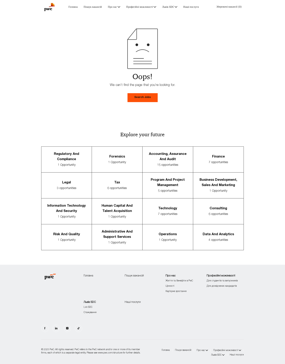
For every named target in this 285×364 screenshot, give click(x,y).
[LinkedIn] (56, 328)
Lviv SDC (88, 307)
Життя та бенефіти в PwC (179, 281)
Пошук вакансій (93, 7)
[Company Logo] (49, 7)
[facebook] (44, 328)
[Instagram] (67, 328)
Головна (73, 7)
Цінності (170, 286)
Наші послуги (191, 7)
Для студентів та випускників (222, 281)
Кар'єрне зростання (176, 291)
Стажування (90, 312)
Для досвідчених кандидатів (222, 286)
